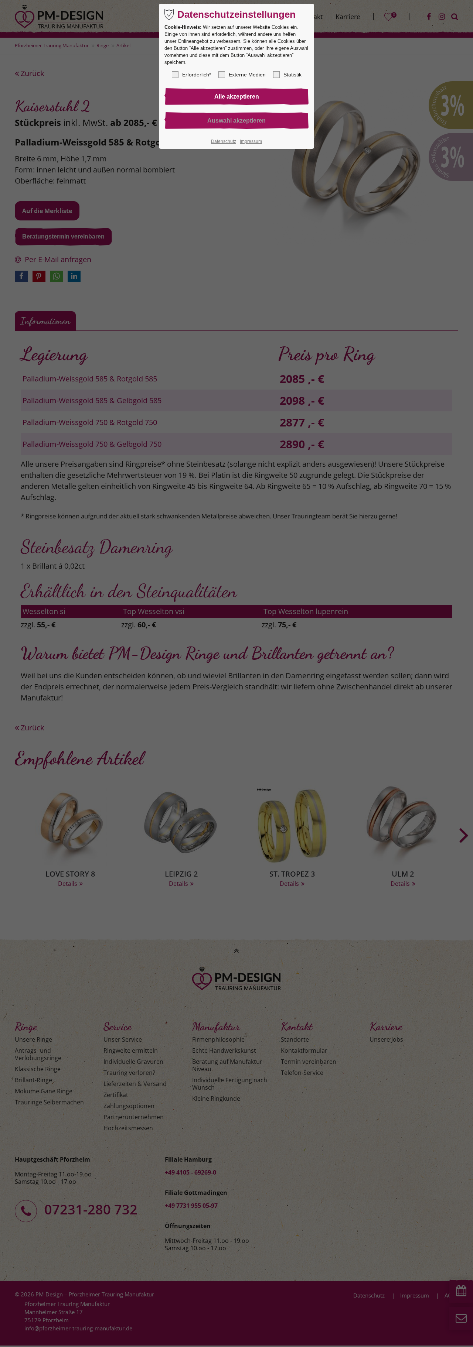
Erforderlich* (196, 75)
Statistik (292, 75)
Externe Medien (247, 75)
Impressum (251, 141)
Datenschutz (223, 141)
